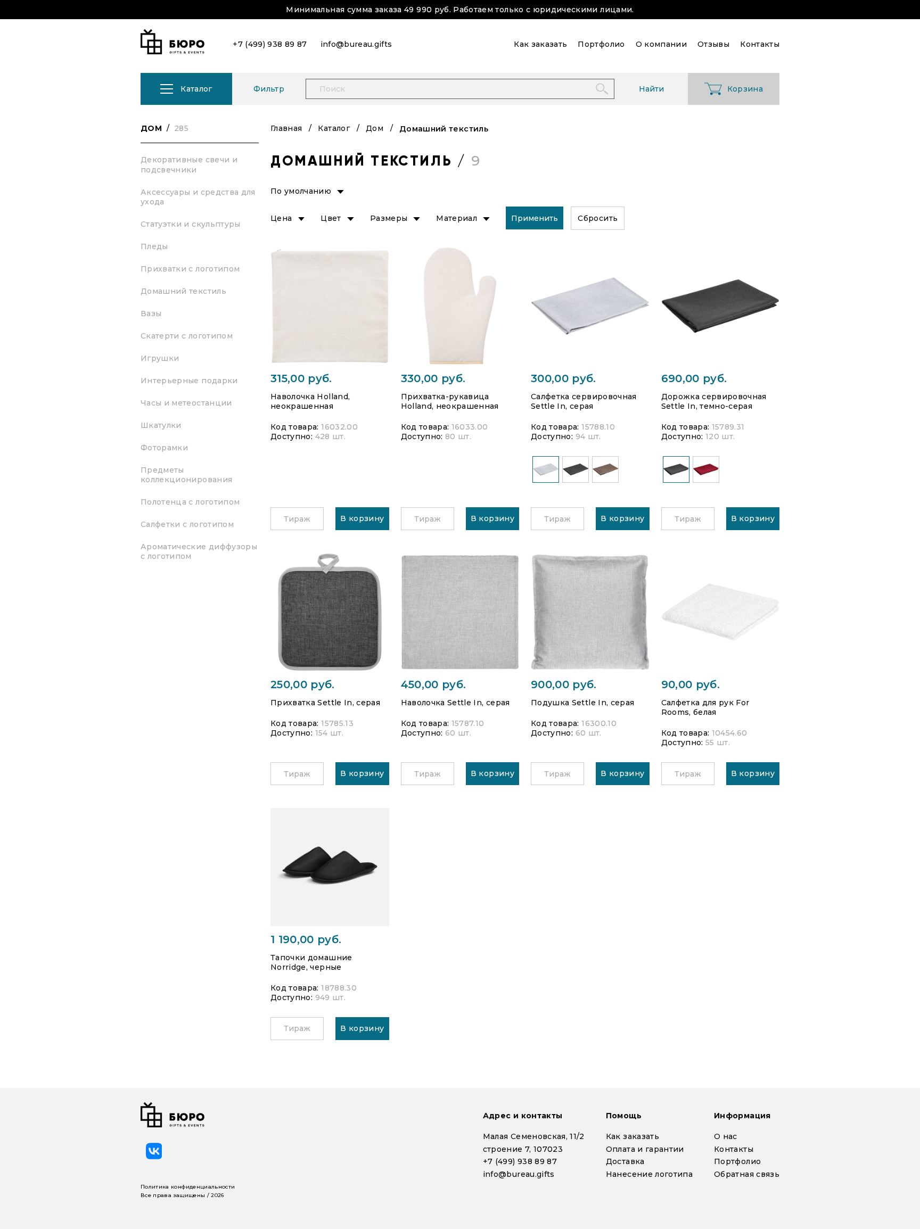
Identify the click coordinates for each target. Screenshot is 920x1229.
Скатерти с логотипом (187, 336)
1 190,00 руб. (306, 939)
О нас (725, 1136)
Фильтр (268, 89)
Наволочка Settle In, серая (455, 702)
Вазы (151, 313)
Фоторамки (164, 447)
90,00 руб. (690, 684)
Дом (164, 128)
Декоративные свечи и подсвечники (189, 164)
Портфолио (737, 1161)
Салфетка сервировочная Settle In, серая (584, 401)
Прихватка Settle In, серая (325, 702)
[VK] (154, 1150)
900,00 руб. (564, 684)
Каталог (333, 128)
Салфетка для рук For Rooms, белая (705, 707)
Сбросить (598, 218)
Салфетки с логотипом (187, 524)
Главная (286, 128)
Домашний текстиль (183, 291)
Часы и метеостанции (186, 403)
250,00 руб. (302, 684)
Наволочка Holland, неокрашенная (310, 401)
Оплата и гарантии (645, 1149)
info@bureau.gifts (519, 1174)
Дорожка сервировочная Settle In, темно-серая (714, 401)
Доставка (625, 1161)
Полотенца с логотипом (190, 502)
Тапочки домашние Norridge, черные (311, 962)
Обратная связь (746, 1174)
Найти (651, 89)
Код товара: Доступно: (314, 431)
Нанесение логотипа (649, 1174)
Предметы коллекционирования (186, 474)
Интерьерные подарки (189, 380)
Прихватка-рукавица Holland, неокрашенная (450, 401)
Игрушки (160, 358)
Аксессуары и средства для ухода (198, 197)
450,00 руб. (433, 684)
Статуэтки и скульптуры (191, 224)
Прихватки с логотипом (190, 269)
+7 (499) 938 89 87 (520, 1161)
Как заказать (632, 1136)
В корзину (362, 518)
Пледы (154, 246)
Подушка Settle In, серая (582, 702)
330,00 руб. (433, 378)
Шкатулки (161, 425)
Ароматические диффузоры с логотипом (199, 551)
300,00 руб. (563, 378)
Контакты (733, 1149)
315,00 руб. (301, 378)
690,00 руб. (694, 378)
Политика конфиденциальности (188, 1186)
